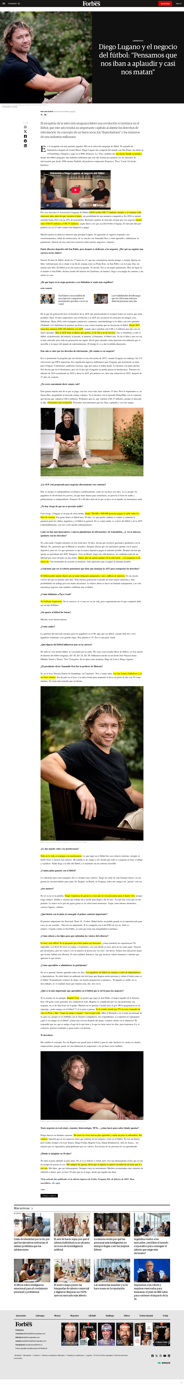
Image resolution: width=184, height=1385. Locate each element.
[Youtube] (164, 1356)
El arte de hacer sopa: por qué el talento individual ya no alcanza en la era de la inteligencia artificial (72, 1244)
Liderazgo (40, 1316)
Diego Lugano (49, 1195)
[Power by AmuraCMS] (164, 1363)
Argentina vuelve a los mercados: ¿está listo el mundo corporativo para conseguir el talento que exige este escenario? (151, 1246)
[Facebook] (25, 136)
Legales (89, 1355)
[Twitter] (25, 131)
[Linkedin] (25, 145)
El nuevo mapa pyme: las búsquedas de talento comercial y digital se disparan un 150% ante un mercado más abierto (71, 1290)
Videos (127, 1316)
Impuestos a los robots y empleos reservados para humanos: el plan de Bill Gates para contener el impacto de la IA (151, 1292)
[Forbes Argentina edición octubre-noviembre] (143, 1334)
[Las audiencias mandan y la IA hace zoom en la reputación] (112, 1270)
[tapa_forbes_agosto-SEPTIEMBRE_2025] (161, 1334)
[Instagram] (160, 1356)
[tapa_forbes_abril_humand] (88, 1334)
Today (165, 1316)
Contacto (36, 1355)
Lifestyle (92, 1316)
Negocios (74, 1316)
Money (57, 1316)
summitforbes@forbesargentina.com (33, 1341)
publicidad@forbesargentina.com (34, 1334)
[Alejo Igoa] (106, 1334)
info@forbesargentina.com (31, 1337)
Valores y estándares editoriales (53, 1355)
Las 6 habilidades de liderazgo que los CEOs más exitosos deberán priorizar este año (126, 298)
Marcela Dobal (47, 111)
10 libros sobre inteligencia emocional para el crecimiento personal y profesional (31, 1288)
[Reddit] (25, 141)
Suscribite (165, 4)
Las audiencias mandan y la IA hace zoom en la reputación (111, 1287)
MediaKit (18, 1355)
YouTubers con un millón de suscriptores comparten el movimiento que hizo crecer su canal (73, 300)
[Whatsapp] (25, 127)
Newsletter (27, 1355)
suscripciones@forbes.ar (33, 1345)
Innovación (21, 1316)
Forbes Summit (146, 1316)
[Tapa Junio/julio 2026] (70, 1334)
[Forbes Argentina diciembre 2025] (125, 1334)
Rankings (110, 1316)
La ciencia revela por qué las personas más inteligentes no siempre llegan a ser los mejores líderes (111, 1244)
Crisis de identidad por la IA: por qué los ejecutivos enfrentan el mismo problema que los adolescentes (32, 1244)
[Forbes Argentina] (92, 3)
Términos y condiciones (75, 1355)
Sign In (178, 3)
